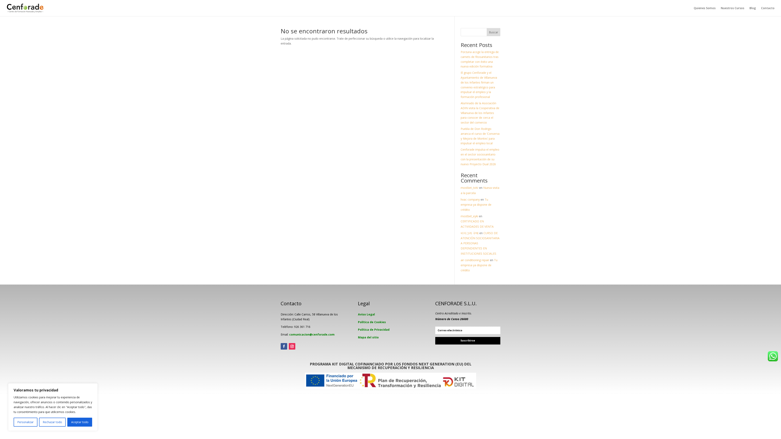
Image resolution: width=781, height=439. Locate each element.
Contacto (767, 8)
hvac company (470, 199)
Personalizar (25, 422)
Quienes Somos (705, 8)
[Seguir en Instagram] (292, 346)
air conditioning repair (475, 260)
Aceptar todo (79, 422)
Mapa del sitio (368, 337)
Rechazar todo (52, 422)
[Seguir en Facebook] (284, 346)
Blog (752, 8)
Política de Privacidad (373, 329)
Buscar (493, 32)
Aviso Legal (366, 314)
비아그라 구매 (470, 233)
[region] (53, 407)
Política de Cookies (372, 322)
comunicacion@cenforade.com (312, 334)
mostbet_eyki (469, 216)
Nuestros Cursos (732, 8)
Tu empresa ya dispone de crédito (476, 205)
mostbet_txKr (469, 188)
